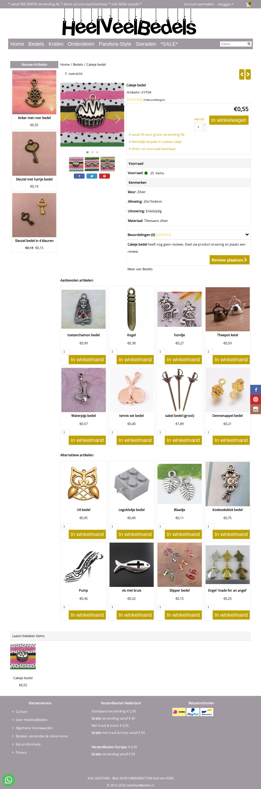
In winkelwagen (229, 120)
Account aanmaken (199, 4)
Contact (22, 711)
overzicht (75, 73)
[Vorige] (241, 74)
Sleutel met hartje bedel (34, 179)
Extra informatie (28, 744)
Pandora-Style (115, 44)
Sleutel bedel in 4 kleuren (34, 240)
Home (17, 44)
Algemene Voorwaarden (34, 728)
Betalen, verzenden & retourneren (42, 736)
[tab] (188, 235)
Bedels (36, 44)
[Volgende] (248, 74)
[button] (87, 152)
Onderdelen (81, 44)
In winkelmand (87, 359)
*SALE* (169, 44)
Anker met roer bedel (34, 118)
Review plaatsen (227, 260)
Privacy (21, 752)
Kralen (56, 44)
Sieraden (146, 44)
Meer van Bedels (140, 269)
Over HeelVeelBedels (32, 720)
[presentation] (66, 119)
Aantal (199, 119)
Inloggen (224, 4)
